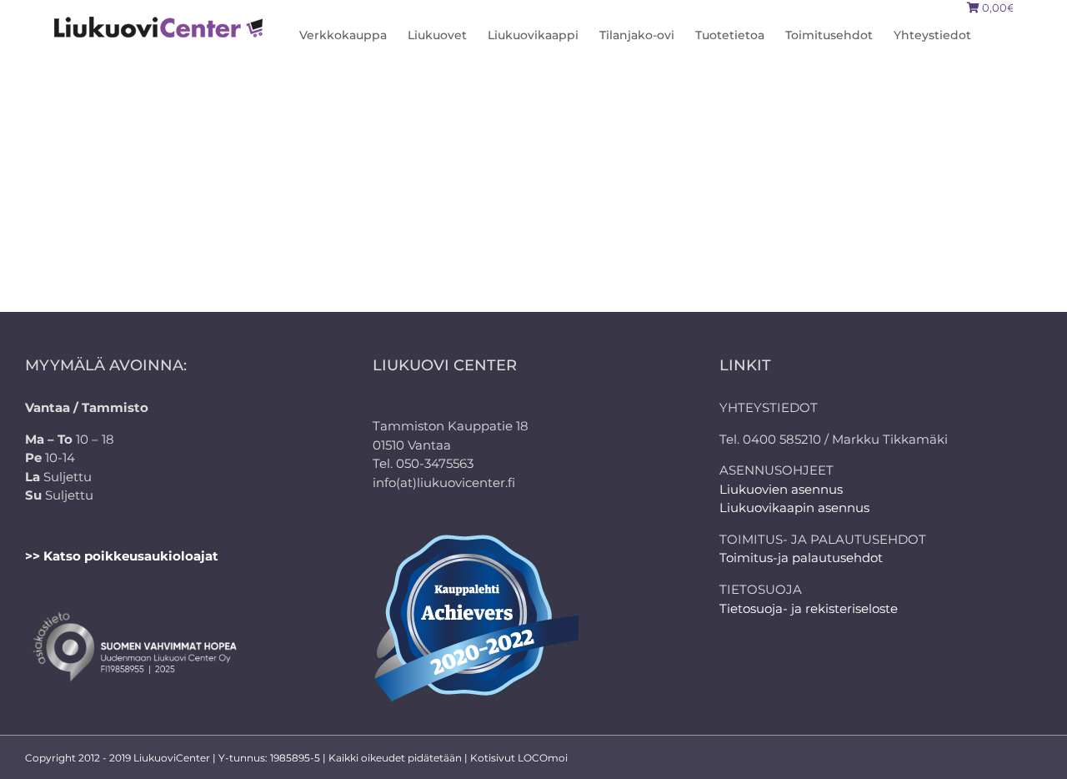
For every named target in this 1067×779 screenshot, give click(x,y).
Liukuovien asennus (781, 489)
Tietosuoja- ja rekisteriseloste (808, 608)
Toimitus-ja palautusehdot (801, 557)
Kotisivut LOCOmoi (519, 757)
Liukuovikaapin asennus (794, 507)
